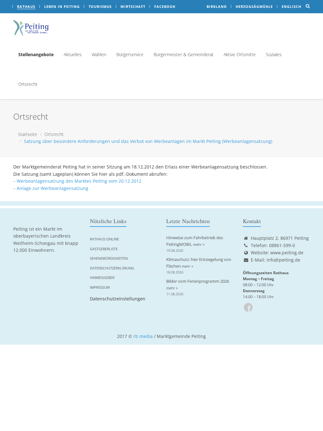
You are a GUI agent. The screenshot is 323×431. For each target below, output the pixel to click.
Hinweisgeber (102, 277)
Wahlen (99, 54)
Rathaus (26, 6)
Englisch (291, 6)
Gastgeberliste (104, 248)
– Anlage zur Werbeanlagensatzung (50, 188)
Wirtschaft (132, 6)
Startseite (27, 134)
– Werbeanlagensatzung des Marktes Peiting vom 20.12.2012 (77, 181)
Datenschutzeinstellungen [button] (117, 299)
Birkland (217, 6)
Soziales (274, 54)
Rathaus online (104, 239)
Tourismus (100, 6)
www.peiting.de (286, 253)
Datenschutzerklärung (112, 268)
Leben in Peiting (62, 6)
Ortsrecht (28, 84)
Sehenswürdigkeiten (109, 258)
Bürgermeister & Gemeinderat (184, 54)
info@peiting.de (283, 260)
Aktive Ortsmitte (240, 54)
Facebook (164, 6)
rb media (143, 336)
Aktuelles (73, 54)
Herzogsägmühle (254, 6)
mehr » (198, 244)
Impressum (100, 287)
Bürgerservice (130, 54)
